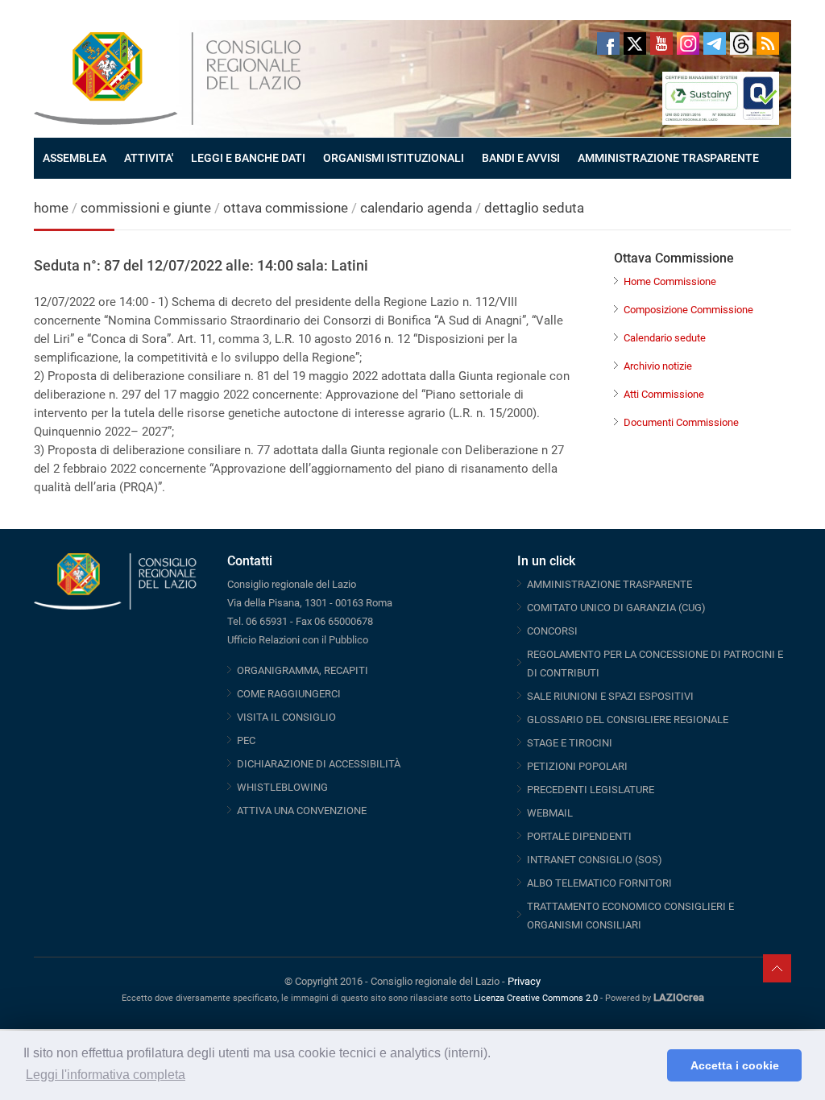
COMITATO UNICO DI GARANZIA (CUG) (616, 608)
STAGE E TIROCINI (569, 743)
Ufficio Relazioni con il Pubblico (297, 640)
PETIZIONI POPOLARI (577, 766)
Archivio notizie (658, 366)
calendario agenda (416, 208)
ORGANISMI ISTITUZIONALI (393, 157)
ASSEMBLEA (74, 157)
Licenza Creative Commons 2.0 (536, 998)
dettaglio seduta (534, 208)
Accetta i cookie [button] (734, 1065)
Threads (741, 43)
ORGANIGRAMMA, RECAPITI (302, 670)
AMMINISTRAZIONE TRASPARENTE (668, 157)
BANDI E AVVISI (521, 157)
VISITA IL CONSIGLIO (286, 717)
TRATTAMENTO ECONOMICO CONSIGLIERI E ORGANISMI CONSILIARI (630, 915)
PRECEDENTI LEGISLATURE (590, 790)
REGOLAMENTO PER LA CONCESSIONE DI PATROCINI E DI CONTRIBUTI (655, 663)
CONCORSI (552, 631)
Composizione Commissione (688, 310)
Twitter (635, 43)
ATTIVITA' (148, 157)
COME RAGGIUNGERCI (289, 694)
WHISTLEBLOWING (282, 787)
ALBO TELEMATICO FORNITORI (599, 883)
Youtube (661, 43)
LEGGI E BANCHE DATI (248, 157)
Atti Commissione (664, 394)
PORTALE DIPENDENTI (579, 836)
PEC (246, 740)
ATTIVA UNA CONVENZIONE (302, 810)
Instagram (688, 43)
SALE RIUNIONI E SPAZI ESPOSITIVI (610, 696)
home (51, 208)
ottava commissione (285, 208)
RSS (768, 43)
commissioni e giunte (146, 208)
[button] (650, 1065)
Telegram (714, 43)
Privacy (524, 981)
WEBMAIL (550, 813)
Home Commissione (670, 281)
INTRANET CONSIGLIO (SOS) (594, 860)
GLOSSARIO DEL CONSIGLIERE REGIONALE (627, 719)
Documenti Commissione (681, 422)
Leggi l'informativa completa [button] (105, 1074)
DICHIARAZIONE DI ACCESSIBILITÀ (318, 764)
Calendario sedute (665, 338)
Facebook (608, 43)
